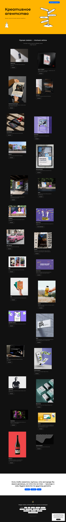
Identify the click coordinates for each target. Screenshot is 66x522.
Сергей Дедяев (39, 445)
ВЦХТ (37, 338)
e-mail (39, 489)
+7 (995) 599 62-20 (22, 509)
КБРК (39, 192)
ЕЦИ (9, 268)
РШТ (11, 195)
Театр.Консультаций (13, 103)
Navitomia (12, 420)
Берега (10, 154)
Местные (36, 134)
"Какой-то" (12, 63)
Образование (43, 507)
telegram (27, 489)
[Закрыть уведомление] (64, 513)
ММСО (39, 423)
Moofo (39, 303)
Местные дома (39, 169)
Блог (29, 507)
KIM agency (9, 245)
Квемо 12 (10, 458)
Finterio (35, 249)
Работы (22, 507)
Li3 (11, 296)
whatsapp (33, 489)
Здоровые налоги (12, 322)
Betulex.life (38, 403)
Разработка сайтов (36, 509)
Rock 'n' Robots (41, 69)
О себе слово (37, 507)
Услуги (26, 507)
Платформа (9, 131)
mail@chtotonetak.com (29, 509)
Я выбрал (11, 218)
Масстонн (38, 270)
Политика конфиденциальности (33, 512)
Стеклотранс (37, 370)
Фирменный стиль (43, 509)
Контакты (32, 507)
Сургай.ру (11, 389)
